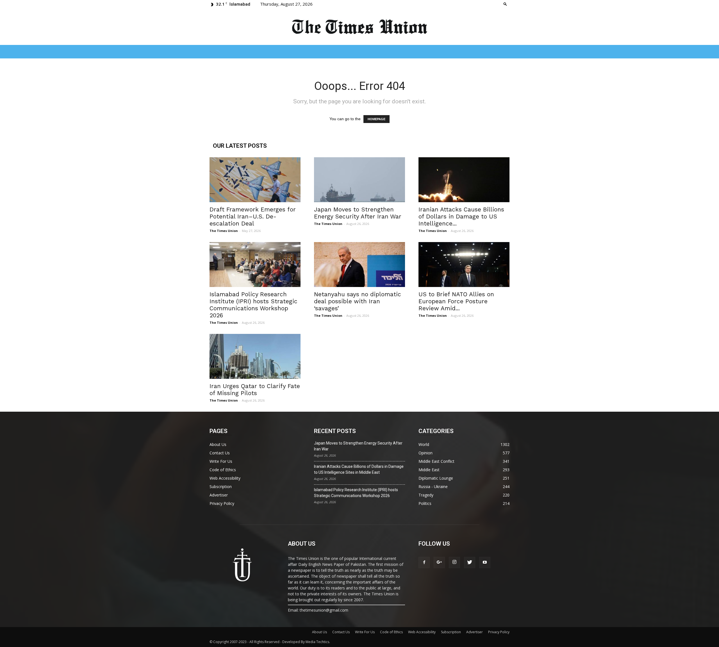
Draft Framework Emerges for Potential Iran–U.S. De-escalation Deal (253, 216)
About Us (218, 444)
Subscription (221, 486)
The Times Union (224, 231)
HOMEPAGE (376, 119)
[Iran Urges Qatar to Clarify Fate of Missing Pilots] (255, 356)
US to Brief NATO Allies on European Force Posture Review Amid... (456, 301)
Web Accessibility (225, 478)
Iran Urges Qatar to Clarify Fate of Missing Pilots (255, 389)
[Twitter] (469, 562)
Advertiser (219, 495)
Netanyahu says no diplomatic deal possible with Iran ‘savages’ (357, 301)
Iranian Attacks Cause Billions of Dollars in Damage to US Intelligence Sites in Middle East (359, 469)
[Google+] (439, 562)
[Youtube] (484, 562)
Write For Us (221, 461)
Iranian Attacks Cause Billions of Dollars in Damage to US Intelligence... (461, 216)
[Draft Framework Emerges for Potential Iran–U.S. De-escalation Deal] (255, 179)
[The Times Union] (359, 27)
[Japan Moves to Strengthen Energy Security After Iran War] (359, 179)
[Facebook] (424, 562)
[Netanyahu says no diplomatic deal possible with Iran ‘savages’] (359, 264)
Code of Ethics (223, 469)
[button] (505, 4)
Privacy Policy (222, 503)
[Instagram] (454, 562)
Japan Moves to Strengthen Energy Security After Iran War (357, 213)
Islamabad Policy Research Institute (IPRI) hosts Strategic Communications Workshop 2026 (253, 305)
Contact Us (220, 452)
